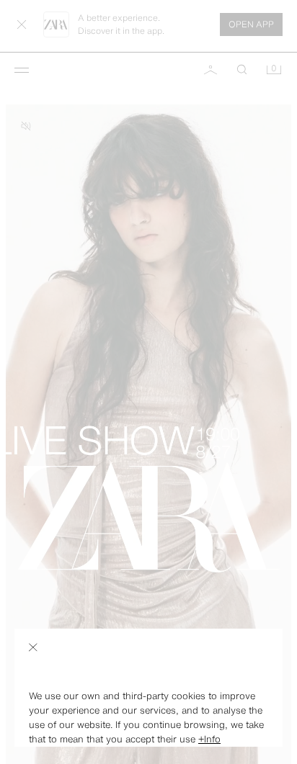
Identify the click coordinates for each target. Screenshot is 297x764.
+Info (209, 739)
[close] (33, 647)
